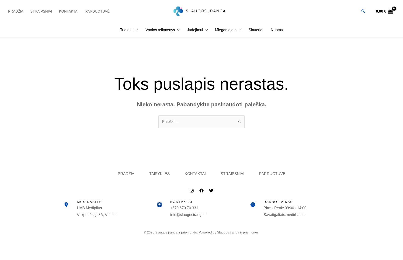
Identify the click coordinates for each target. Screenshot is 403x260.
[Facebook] (201, 191)
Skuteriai (256, 30)
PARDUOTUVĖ (97, 11)
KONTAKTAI (195, 174)
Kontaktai (68, 11)
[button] (363, 11)
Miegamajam (225, 30)
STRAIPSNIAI (232, 174)
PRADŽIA (15, 11)
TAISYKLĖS (159, 174)
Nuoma (277, 30)
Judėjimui (195, 30)
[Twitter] (211, 191)
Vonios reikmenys (160, 30)
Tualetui (126, 30)
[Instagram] (192, 191)
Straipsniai (41, 11)
